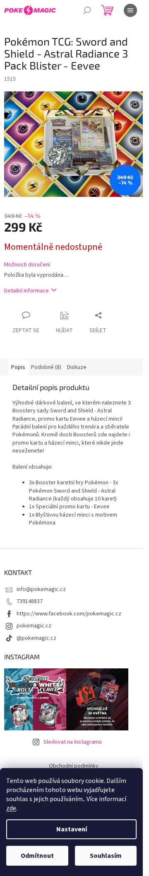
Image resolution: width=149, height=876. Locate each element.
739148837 (30, 601)
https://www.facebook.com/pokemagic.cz (69, 614)
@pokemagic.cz (36, 638)
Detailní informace (26, 291)
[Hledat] (87, 10)
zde (11, 808)
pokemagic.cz (34, 626)
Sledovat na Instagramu (72, 742)
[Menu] (130, 10)
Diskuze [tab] (77, 367)
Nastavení (71, 829)
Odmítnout (37, 855)
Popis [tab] (18, 367)
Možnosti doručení (27, 265)
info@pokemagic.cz (41, 589)
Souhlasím (106, 855)
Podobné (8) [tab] (46, 367)
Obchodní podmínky (74, 766)
